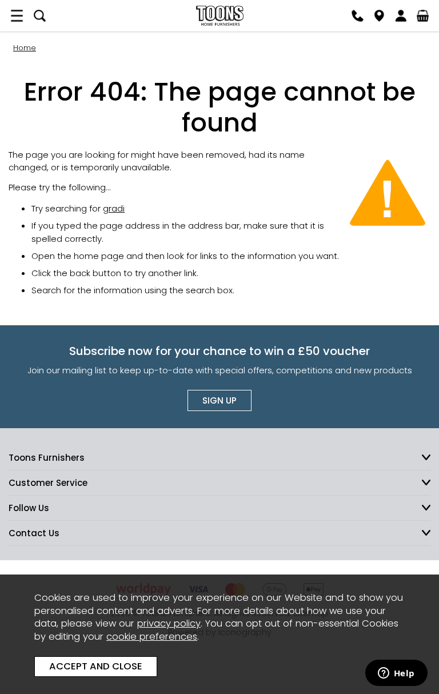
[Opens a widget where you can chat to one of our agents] (396, 674)
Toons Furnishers (219, 16)
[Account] (401, 15)
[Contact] (357, 15)
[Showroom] (379, 15)
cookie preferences (151, 636)
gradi (114, 208)
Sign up (219, 400)
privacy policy (169, 623)
